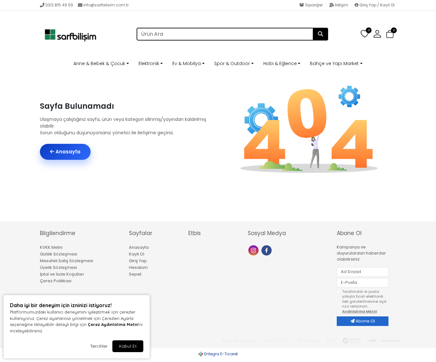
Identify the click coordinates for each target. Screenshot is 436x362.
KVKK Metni (51, 247)
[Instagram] (254, 249)
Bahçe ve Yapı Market (334, 63)
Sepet (135, 274)
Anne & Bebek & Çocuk (99, 63)
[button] (390, 34)
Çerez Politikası (55, 281)
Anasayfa (67, 151)
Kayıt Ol (136, 254)
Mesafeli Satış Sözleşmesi (66, 261)
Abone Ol (365, 321)
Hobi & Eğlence (280, 63)
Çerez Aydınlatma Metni (113, 324)
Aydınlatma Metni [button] (359, 311)
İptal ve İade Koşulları (62, 274)
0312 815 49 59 (59, 5)
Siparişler (314, 5)
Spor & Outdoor (232, 63)
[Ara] (320, 34)
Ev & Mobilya (186, 63)
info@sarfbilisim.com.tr (106, 5)
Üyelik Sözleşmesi (58, 267)
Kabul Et (128, 346)
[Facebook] (267, 249)
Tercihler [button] (99, 346)
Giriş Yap (138, 261)
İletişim (341, 5)
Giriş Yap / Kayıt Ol (376, 5)
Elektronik (149, 63)
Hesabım (138, 267)
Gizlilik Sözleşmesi (58, 254)
